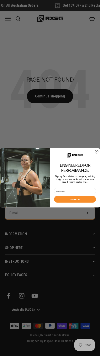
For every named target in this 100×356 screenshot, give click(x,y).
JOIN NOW (75, 199)
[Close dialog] (96, 151)
